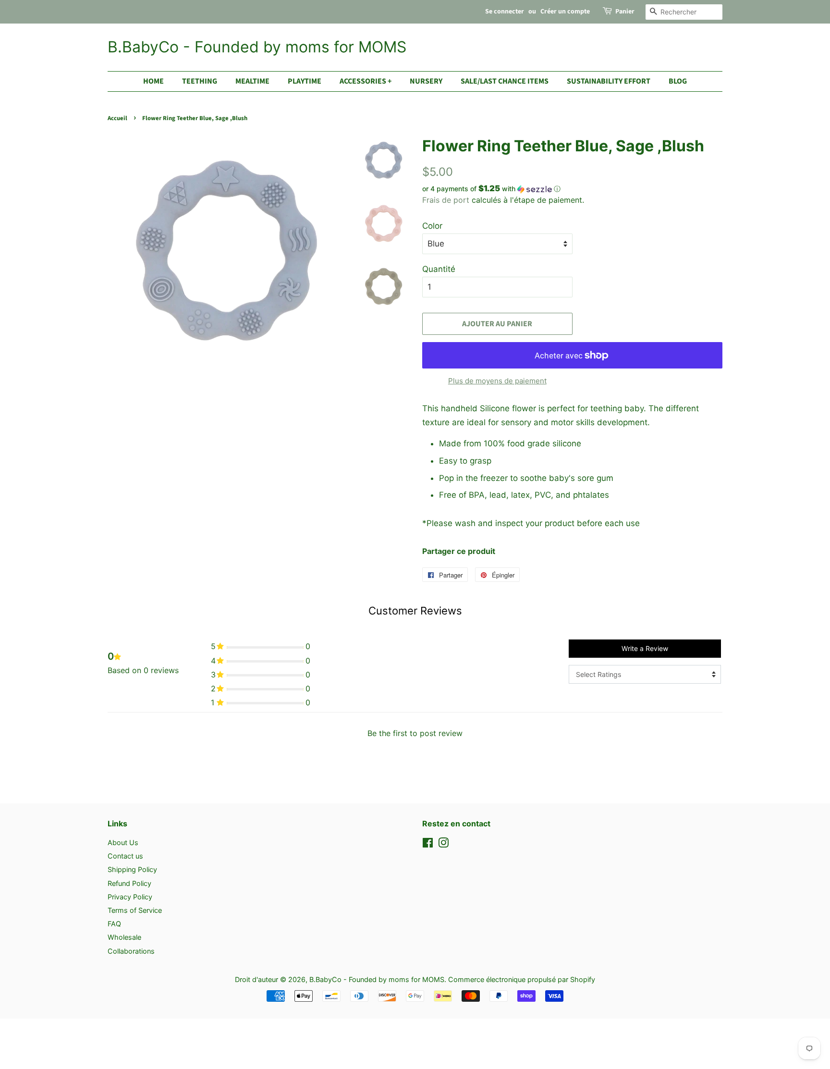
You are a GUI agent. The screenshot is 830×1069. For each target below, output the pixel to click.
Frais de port (445, 200)
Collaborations (131, 951)
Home (153, 81)
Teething (199, 81)
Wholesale (124, 937)
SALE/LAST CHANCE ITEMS (505, 81)
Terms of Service (135, 910)
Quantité (438, 269)
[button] (572, 189)
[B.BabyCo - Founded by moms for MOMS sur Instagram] (443, 844)
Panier (625, 11)
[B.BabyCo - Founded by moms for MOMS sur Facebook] (427, 844)
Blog (678, 81)
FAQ (114, 924)
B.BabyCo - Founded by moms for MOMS (257, 47)
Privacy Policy (130, 897)
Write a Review (645, 648)
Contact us (125, 856)
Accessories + (365, 81)
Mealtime (252, 81)
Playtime (304, 81)
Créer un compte (565, 11)
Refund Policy (129, 883)
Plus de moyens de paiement (497, 380)
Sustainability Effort (608, 81)
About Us (123, 842)
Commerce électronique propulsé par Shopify (521, 979)
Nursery (426, 81)
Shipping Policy (132, 869)
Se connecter (504, 11)
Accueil (117, 118)
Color (432, 226)
